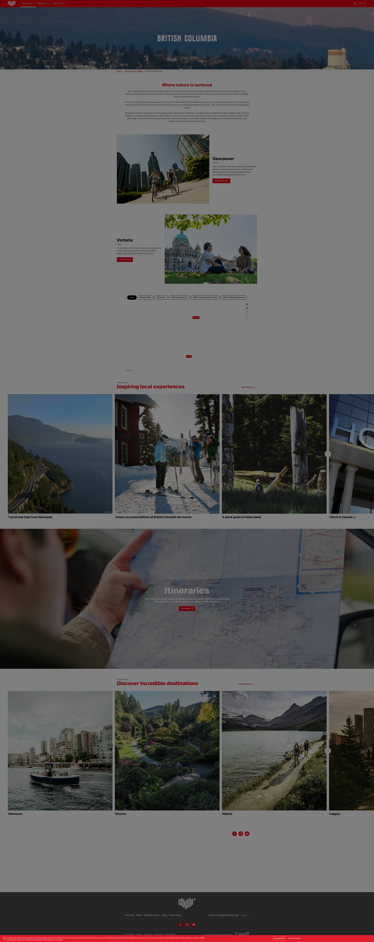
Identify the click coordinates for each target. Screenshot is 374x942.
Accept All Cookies (294, 938)
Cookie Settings (279, 938)
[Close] (371, 938)
